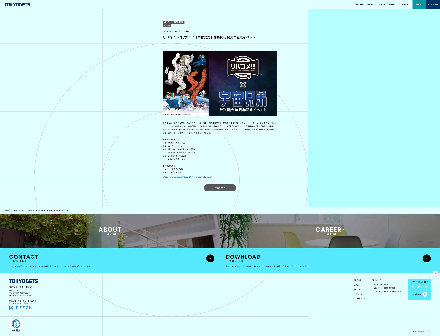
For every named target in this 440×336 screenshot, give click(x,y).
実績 (15, 210)
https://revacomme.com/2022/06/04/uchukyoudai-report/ (187, 177)
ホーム (7, 210)
